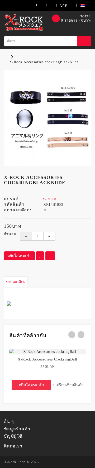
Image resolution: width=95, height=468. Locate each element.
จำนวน (8, 234)
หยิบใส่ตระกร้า (19, 256)
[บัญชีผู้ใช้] (26, 5)
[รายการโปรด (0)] (38, 5)
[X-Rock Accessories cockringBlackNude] (47, 118)
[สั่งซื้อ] (48, 5)
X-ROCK (49, 199)
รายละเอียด (16, 282)
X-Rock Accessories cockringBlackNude (44, 62)
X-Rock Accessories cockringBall (47, 359)
